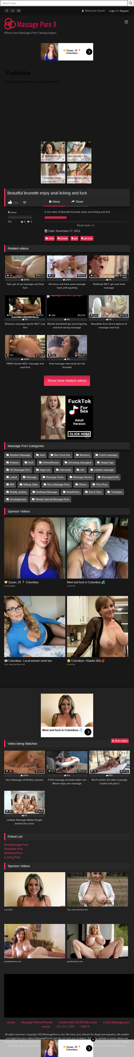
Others (83, 484)
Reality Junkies (18, 491)
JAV (82, 469)
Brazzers (85, 455)
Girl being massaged (79, 462)
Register (124, 10)
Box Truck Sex (62, 455)
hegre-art (45, 469)
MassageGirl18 (110, 477)
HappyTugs (107, 462)
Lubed (13, 477)
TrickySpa (116, 491)
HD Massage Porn (20, 469)
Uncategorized (18, 499)
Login (112, 10)
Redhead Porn (13, 853)
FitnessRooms (51, 462)
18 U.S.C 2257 (65, 1026)
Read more (84, 225)
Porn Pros (101, 484)
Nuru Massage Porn (58, 484)
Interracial (65, 469)
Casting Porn (12, 857)
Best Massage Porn (16, 844)
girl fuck (88, 238)
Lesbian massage (104, 469)
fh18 (30, 462)
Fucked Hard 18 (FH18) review (78, 1022)
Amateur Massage (20, 455)
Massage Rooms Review (37, 1022)
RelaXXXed (73, 491)
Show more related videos (67, 380)
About (56, 201)
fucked (64, 238)
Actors (11, 1022)
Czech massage (108, 455)
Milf (12, 484)
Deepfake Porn (13, 848)
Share (79, 201)
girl (75, 238)
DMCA (85, 1026)
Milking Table (30, 484)
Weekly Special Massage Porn (52, 499)
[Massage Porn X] (67, 24)
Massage (32, 477)
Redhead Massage (46, 491)
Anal (51, 238)
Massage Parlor (55, 477)
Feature (14, 462)
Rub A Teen (95, 491)
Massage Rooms (82, 477)
